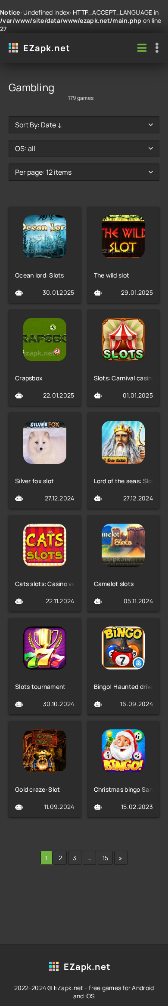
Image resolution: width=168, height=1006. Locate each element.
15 (106, 858)
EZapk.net (46, 48)
